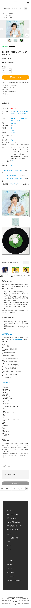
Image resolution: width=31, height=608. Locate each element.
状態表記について (8, 334)
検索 (26, 8)
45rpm (13, 132)
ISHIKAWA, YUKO (22, 111)
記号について (6, 382)
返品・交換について (12, 518)
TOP (3, 13)
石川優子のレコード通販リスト (13, 170)
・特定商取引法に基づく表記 (9, 91)
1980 (12, 130)
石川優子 (13, 111)
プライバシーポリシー (13, 530)
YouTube (19, 184)
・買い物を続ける (6, 94)
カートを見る (11, 572)
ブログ (9, 534)
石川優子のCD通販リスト (11, 175)
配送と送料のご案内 (12, 514)
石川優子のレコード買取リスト (13, 178)
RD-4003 (13, 123)
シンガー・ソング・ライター (10, 15)
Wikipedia (12, 184)
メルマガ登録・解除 (12, 538)
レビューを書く (15, 483)
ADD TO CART (17, 77)
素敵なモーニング (16, 113)
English (9, 549)
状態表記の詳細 (17, 339)
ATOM (8, 545)
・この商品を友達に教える (8, 87)
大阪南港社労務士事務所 (14, 580)
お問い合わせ (11, 576)
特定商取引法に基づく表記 (14, 526)
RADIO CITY (15, 118)
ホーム (9, 510)
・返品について (6, 89)
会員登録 (9, 564)
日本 (12, 128)
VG (12, 161)
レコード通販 (10, 13)
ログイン (9, 568)
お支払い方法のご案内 (13, 522)
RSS (8, 541)
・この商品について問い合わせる (10, 85)
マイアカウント (11, 560)
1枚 (12, 140)
